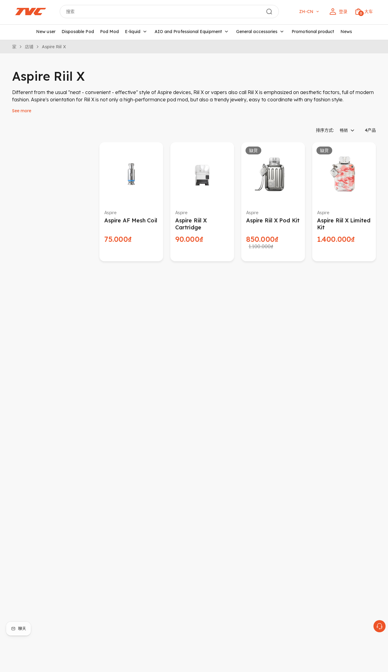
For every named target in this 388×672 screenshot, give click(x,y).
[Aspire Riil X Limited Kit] (344, 174)
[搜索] (269, 11)
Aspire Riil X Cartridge (191, 224)
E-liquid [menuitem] (132, 31)
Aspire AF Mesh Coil (130, 220)
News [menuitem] (346, 31)
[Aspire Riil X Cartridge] (202, 174)
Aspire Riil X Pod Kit (272, 220)
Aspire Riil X (54, 47)
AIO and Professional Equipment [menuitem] (188, 31)
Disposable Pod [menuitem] (78, 31)
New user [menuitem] (45, 31)
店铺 (29, 47)
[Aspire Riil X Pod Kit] (273, 174)
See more (21, 111)
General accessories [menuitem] (256, 31)
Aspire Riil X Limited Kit (343, 224)
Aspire (110, 212)
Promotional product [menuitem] (313, 31)
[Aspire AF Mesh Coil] (131, 174)
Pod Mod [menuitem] (109, 31)
